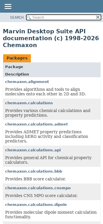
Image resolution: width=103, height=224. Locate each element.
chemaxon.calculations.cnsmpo (38, 188)
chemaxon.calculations (29, 103)
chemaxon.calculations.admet (36, 124)
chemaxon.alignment (27, 82)
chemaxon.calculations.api (33, 150)
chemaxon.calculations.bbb (33, 171)
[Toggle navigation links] (8, 7)
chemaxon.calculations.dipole (36, 204)
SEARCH (17, 18)
